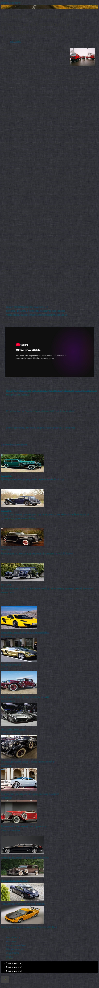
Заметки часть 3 (14, 971)
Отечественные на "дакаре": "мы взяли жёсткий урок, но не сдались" (40, 411)
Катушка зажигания (11, 664)
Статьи (4, 668)
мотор (14, 444)
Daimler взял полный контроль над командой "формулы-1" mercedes (40, 427)
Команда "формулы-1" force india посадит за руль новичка (35, 310)
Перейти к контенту (10, 2)
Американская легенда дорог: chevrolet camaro (25, 857)
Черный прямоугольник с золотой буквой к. (23, 903)
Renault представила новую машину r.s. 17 (27, 306)
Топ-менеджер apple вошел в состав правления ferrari (28, 761)
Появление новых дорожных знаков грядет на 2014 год (29, 926)
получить (22, 444)
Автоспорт (15, 41)
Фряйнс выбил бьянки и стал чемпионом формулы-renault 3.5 (36, 314)
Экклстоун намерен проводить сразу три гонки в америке (30, 793)
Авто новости (8, 636)
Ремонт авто (12, 952)
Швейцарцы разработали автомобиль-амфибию (25, 632)
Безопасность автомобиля (14, 880)
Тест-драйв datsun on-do (13, 729)
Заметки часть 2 (14, 967)
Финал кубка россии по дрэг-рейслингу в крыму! (25, 696)
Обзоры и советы (15, 949)
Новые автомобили (10, 733)
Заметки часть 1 (14, 963)
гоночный (6, 444)
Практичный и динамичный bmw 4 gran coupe (23, 826)
